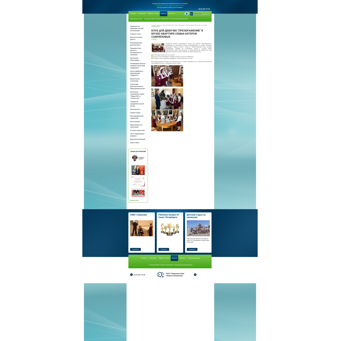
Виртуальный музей (137, 139)
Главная (133, 13)
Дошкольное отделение (135, 80)
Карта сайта (134, 143)
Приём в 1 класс (153, 13)
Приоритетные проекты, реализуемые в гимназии (136, 51)
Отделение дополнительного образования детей (137, 86)
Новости (163, 13)
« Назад (154, 39)
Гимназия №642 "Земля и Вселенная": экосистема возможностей (166, 19)
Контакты (172, 13)
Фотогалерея (135, 121)
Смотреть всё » (134, 200)
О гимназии (142, 13)
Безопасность (135, 109)
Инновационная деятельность (136, 44)
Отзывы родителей (137, 130)
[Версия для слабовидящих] (186, 14)
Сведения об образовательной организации (136, 28)
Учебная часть (135, 34)
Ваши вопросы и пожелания (136, 126)
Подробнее (135, 249)
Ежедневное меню (136, 19)
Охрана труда (135, 113)
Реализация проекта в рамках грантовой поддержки (138, 66)
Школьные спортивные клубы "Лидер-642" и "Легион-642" (137, 95)
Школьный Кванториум (134, 59)
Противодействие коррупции (137, 117)
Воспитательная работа (136, 38)
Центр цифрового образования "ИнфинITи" (136, 73)
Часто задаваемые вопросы (137, 135)
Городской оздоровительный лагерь (137, 104)
